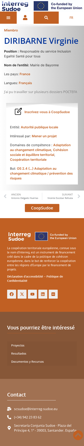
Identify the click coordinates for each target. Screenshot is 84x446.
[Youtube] (32, 294)
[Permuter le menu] (8, 18)
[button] (46, 17)
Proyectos (17, 345)
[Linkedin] (42, 294)
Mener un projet (44, 136)
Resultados (18, 353)
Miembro (11, 30)
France (25, 74)
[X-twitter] (22, 294)
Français (25, 83)
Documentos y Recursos (27, 361)
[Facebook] (11, 294)
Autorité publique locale (39, 127)
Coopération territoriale (28, 160)
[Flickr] (53, 294)
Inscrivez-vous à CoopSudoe (47, 112)
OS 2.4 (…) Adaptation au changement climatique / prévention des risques (41, 173)
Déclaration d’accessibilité (25, 276)
